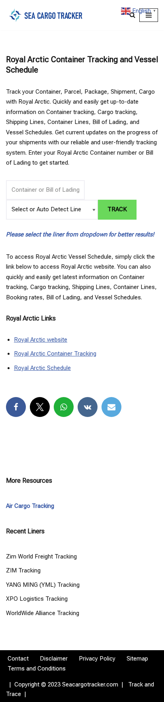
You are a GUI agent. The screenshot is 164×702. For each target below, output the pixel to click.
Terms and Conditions (37, 668)
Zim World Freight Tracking (41, 556)
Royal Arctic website (40, 339)
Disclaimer (54, 658)
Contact (18, 658)
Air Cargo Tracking (30, 505)
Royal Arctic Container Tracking (55, 353)
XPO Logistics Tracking (37, 598)
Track (117, 209)
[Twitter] (40, 407)
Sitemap (137, 658)
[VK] (88, 407)
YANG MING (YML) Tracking (43, 584)
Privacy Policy (97, 658)
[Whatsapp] (64, 407)
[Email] (111, 407)
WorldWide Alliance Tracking (42, 613)
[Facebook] (16, 407)
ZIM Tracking (23, 570)
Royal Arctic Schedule (42, 368)
